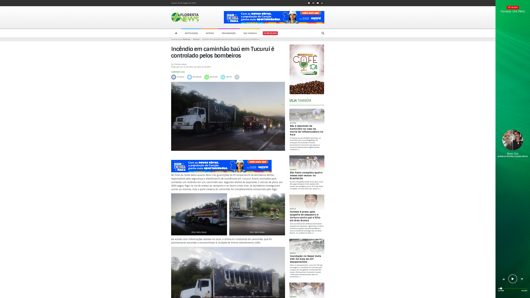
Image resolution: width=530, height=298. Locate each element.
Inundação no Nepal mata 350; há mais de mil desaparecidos (305, 259)
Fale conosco (250, 33)
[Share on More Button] (236, 77)
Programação (229, 33)
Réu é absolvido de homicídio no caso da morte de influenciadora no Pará (306, 130)
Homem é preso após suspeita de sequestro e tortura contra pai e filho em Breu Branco (305, 216)
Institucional (191, 33)
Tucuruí (196, 39)
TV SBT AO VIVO (270, 33)
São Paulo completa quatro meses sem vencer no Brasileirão (306, 175)
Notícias (210, 33)
